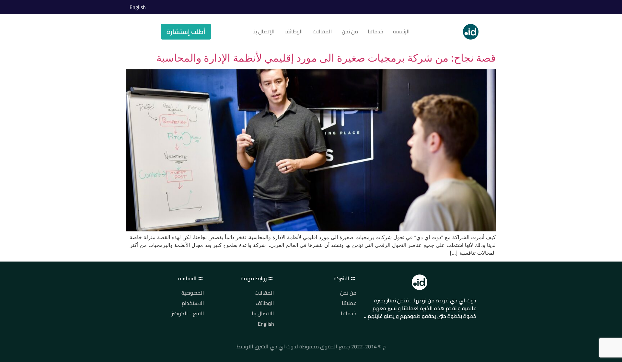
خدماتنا (375, 31)
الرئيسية (401, 31)
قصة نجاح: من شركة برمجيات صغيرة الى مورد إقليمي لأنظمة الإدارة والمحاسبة (326, 58)
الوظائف (293, 31)
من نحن (350, 31)
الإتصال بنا (263, 31)
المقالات (322, 31)
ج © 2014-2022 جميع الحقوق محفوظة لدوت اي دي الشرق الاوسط (311, 346)
